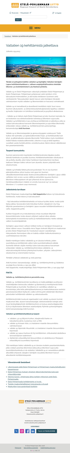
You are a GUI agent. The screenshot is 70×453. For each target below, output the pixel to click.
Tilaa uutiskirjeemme (46, 431)
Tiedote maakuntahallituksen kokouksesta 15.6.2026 (28, 384)
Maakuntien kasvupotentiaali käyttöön (22, 386)
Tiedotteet (7, 36)
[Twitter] (16, 431)
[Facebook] (27, 431)
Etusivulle (15, 13)
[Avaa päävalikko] (35, 28)
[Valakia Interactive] (35, 451)
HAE (17, 20)
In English (58, 13)
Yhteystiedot (24, 13)
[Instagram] (22, 431)
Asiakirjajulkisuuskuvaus (47, 448)
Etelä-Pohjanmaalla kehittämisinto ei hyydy (25, 382)
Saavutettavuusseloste (31, 448)
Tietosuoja (18, 448)
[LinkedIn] (33, 431)
